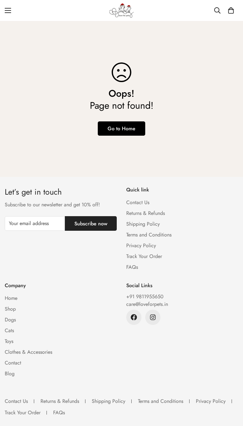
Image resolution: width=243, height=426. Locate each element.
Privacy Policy (141, 245)
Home (11, 298)
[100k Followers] (152, 317)
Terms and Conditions (148, 234)
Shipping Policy (143, 224)
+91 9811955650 (145, 296)
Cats (9, 330)
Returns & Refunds (145, 213)
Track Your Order (144, 256)
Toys (9, 341)
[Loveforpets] (121, 10)
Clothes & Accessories (28, 352)
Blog (10, 373)
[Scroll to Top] (230, 391)
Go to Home (121, 128)
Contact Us (137, 202)
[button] (231, 10)
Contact (13, 362)
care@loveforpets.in (147, 304)
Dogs (10, 319)
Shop (10, 309)
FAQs (132, 267)
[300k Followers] (133, 317)
